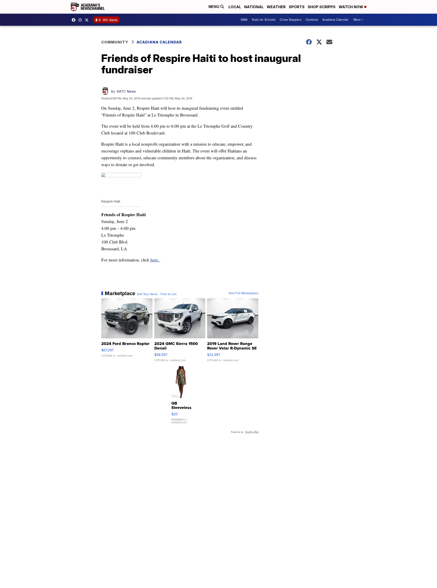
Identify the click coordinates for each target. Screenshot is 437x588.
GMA (244, 19)
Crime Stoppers (291, 19)
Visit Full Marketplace (243, 293)
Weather (276, 7)
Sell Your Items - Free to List (156, 294)
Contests (312, 19)
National (254, 7)
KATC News (126, 91)
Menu (214, 7)
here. (155, 260)
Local (235, 7)
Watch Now (351, 7)
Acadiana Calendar (335, 19)
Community (114, 42)
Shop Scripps (321, 7)
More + (358, 19)
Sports (297, 7)
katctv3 (75, 20)
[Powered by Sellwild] (251, 432)
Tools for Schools (264, 19)
